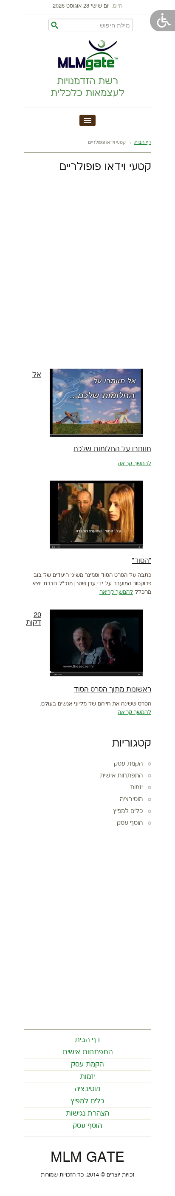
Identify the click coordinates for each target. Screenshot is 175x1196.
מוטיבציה (131, 799)
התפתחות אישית (121, 776)
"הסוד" (141, 561)
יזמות (136, 787)
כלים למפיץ (128, 811)
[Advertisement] (87, 269)
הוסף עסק (130, 823)
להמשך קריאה (134, 463)
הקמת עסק (128, 764)
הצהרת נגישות (87, 1113)
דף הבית (142, 143)
